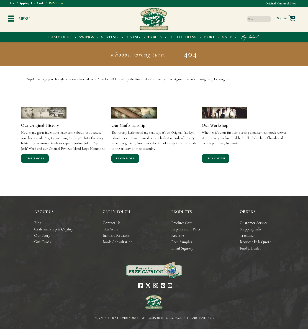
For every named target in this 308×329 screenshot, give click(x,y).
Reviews (177, 235)
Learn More (35, 158)
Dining (132, 37)
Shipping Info (250, 229)
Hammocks (59, 37)
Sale (227, 37)
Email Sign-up (182, 248)
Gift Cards (42, 241)
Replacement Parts (186, 229)
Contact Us (111, 222)
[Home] (154, 301)
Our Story (42, 235)
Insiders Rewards (116, 235)
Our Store (111, 229)
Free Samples (181, 241)
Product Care (181, 222)
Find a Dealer (250, 248)
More (209, 37)
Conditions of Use (133, 318)
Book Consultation (117, 241)
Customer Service (254, 222)
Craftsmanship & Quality (53, 229)
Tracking (247, 235)
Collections (182, 37)
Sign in (282, 18)
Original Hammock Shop (280, 3)
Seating (109, 37)
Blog (38, 222)
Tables (154, 37)
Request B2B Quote (255, 241)
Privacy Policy (105, 318)
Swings (86, 37)
